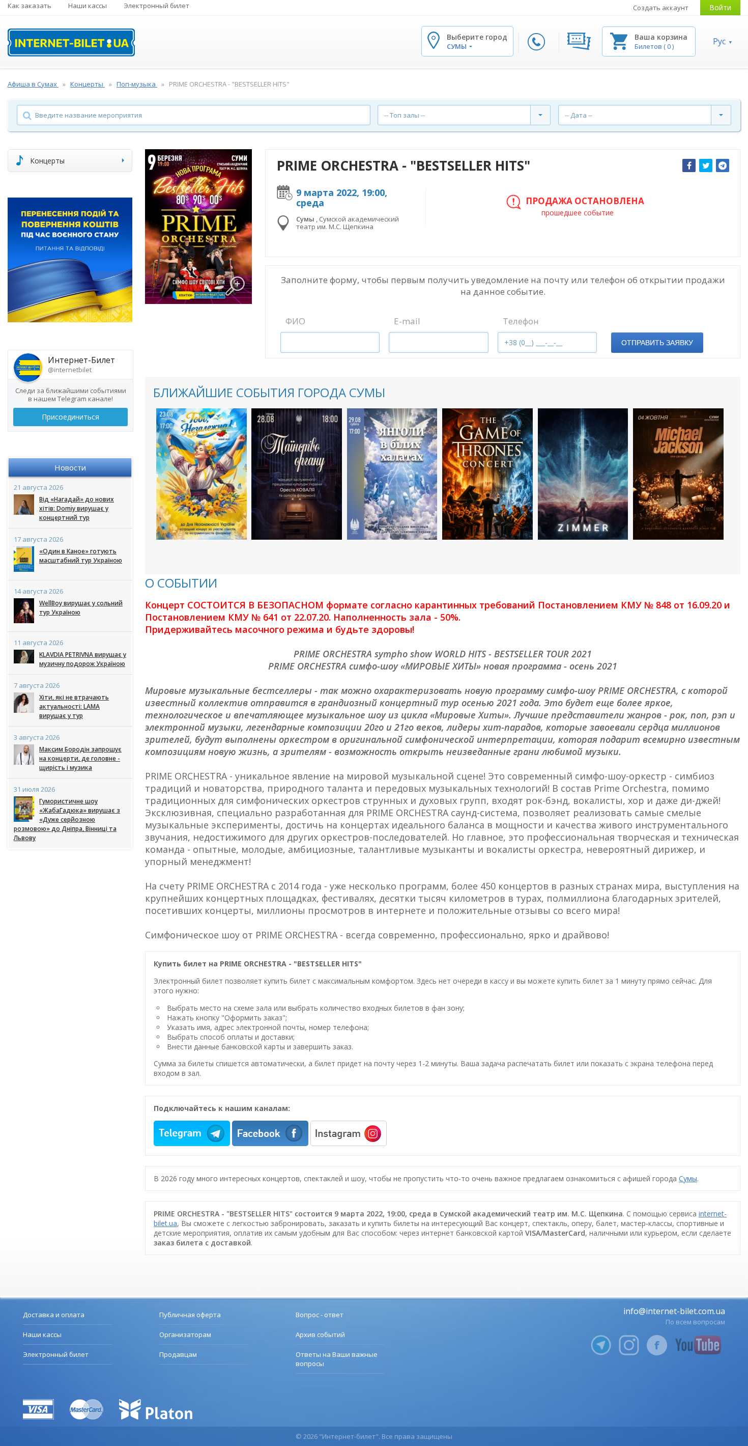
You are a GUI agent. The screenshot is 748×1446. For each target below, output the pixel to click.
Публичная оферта (190, 1314)
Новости (70, 467)
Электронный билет (156, 5)
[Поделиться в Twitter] (705, 165)
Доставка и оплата (53, 1314)
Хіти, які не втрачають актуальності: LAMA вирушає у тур (74, 706)
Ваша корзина (661, 37)
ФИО (295, 321)
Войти (720, 7)
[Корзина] (618, 40)
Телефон (521, 321)
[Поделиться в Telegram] (722, 165)
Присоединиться (70, 417)
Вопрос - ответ (319, 1314)
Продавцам (178, 1354)
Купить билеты (201, 521)
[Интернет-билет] (71, 43)
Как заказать (29, 5)
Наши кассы (87, 5)
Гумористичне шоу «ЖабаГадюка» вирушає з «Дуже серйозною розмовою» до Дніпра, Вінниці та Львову (67, 819)
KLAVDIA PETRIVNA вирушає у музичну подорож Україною (82, 659)
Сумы (688, 1178)
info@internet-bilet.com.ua (674, 1311)
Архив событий (320, 1334)
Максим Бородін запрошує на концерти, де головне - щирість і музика (80, 758)
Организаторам (185, 1334)
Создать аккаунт (660, 7)
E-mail (407, 321)
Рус (719, 41)
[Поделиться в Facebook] (689, 165)
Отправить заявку (657, 343)
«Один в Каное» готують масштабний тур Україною (80, 556)
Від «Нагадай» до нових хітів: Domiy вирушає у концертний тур (76, 508)
